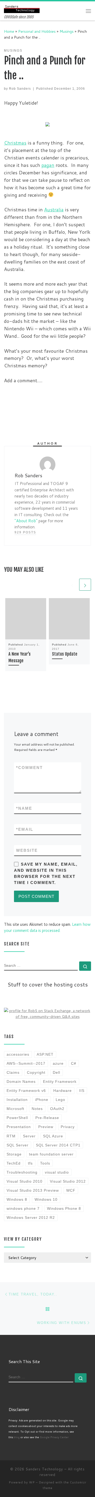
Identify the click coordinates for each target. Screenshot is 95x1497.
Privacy (68, 1127)
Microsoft (15, 1109)
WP (32, 1482)
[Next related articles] (85, 585)
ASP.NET (45, 1054)
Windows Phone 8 (64, 1208)
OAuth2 (57, 1109)
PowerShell (17, 1118)
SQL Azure (53, 1136)
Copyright (36, 1072)
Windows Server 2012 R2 (31, 1217)
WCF (70, 1190)
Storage (14, 1154)
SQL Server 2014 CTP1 (58, 1145)
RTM (11, 1136)
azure (58, 1063)
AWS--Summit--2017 (26, 1063)
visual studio (57, 1172)
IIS (81, 1090)
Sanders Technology (44, 1469)
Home (9, 31)
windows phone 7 (23, 1208)
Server (29, 1136)
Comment (29, 767)
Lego (60, 1099)
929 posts (25, 532)
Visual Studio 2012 (68, 1181)
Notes (37, 1109)
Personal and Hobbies (37, 31)
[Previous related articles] (72, 585)
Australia (54, 209)
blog (17, 1437)
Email (24, 829)
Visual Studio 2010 (24, 1181)
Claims (13, 1072)
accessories (18, 1054)
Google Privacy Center (54, 1437)
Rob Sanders (20, 89)
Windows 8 (17, 1199)
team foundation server (51, 1154)
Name (24, 808)
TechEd (14, 1163)
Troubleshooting (22, 1172)
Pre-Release (47, 1118)
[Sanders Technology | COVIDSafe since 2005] (22, 8)
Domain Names (21, 1081)
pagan (47, 165)
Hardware (62, 1090)
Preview (45, 1127)
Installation (17, 1099)
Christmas (15, 142)
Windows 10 (46, 1199)
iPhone (41, 1099)
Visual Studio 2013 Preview (33, 1190)
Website (27, 850)
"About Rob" (26, 521)
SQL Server (17, 1145)
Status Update (64, 654)
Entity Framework (60, 1081)
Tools (45, 1163)
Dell (56, 1072)
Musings (67, 31)
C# (73, 1063)
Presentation (19, 1127)
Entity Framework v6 (26, 1090)
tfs (30, 1163)
